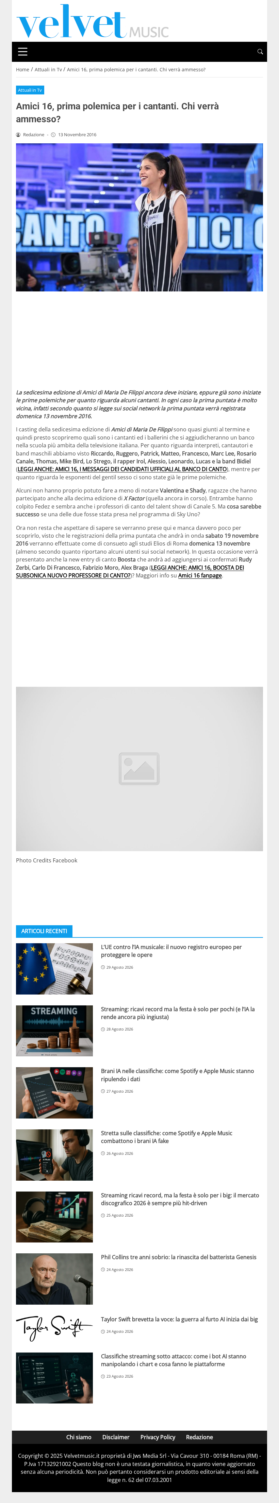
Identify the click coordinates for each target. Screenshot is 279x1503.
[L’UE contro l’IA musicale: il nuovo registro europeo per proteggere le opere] (54, 969)
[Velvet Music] (92, 20)
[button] (260, 52)
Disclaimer (116, 1437)
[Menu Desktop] (23, 51)
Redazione (199, 1437)
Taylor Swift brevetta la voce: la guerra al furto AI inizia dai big (179, 1319)
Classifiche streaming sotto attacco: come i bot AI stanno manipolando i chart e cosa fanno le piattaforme (173, 1360)
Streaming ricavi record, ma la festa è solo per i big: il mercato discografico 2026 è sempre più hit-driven (180, 1199)
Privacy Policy (158, 1437)
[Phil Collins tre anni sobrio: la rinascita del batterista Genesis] (54, 1279)
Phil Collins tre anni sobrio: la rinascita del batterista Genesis (179, 1257)
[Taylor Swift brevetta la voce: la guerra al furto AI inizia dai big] (54, 1329)
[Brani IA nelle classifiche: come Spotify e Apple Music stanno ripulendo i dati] (54, 1093)
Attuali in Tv (30, 90)
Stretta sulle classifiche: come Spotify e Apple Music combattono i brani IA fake (166, 1137)
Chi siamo (79, 1437)
